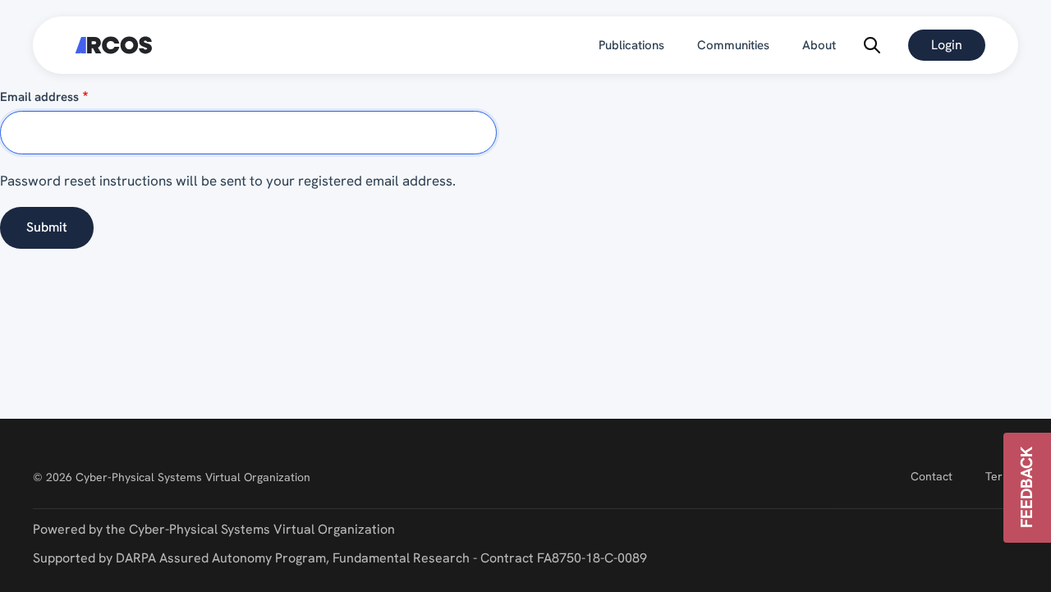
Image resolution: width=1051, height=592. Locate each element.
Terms (1001, 476)
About (819, 45)
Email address (39, 97)
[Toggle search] (872, 45)
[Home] (114, 45)
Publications (631, 45)
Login (946, 44)
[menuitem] (631, 45)
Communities (733, 45)
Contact (931, 476)
